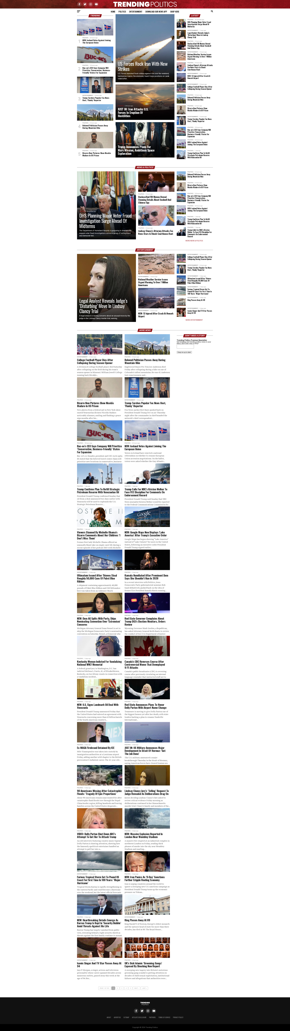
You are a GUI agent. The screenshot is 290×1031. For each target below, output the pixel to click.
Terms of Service (164, 1017)
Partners (152, 1017)
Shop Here (174, 11)
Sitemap (126, 1017)
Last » (144, 988)
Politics (122, 11)
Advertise (117, 1017)
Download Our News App (156, 11)
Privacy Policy (178, 1017)
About (109, 1017)
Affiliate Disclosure (139, 1017)
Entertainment (135, 11)
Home (113, 11)
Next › (136, 988)
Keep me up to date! (184, 352)
